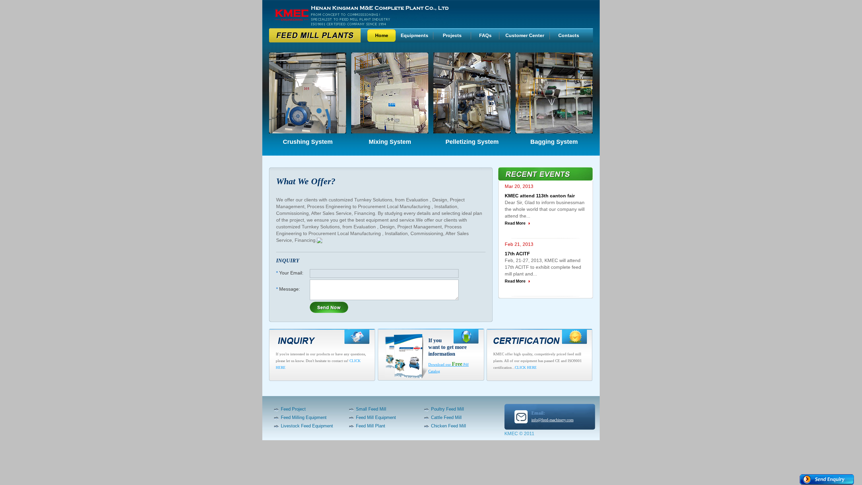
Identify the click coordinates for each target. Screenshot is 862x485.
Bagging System (554, 141)
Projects (452, 35)
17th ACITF (517, 253)
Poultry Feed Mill (447, 409)
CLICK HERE (526, 367)
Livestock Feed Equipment (307, 425)
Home (381, 35)
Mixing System (390, 141)
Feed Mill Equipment (376, 417)
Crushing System (308, 141)
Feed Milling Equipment (304, 417)
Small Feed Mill (371, 409)
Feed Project (293, 409)
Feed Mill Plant (370, 425)
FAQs (485, 35)
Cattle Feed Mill (446, 417)
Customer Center (524, 35)
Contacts (568, 35)
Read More (515, 223)
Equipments (414, 35)
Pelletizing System (472, 141)
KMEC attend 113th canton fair (540, 195)
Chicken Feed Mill (448, 425)
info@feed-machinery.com (552, 420)
